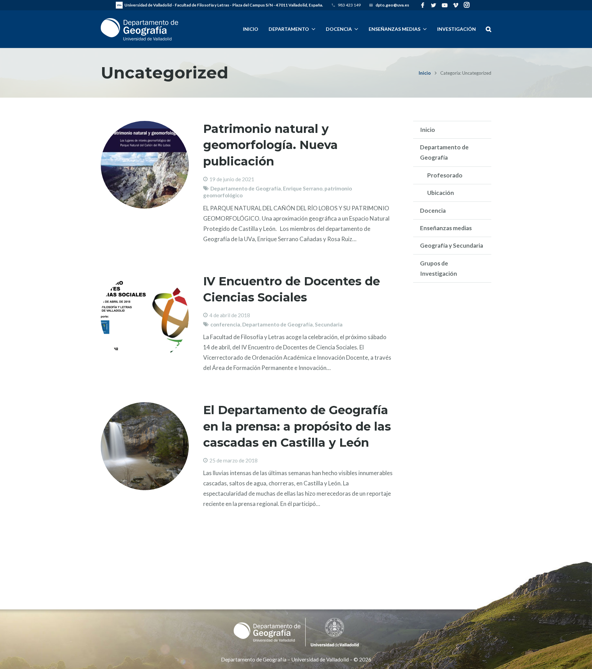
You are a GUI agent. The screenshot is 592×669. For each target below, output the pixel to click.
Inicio (425, 73)
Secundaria (329, 324)
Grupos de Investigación (438, 268)
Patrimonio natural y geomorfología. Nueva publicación (270, 145)
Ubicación (440, 192)
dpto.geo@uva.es (392, 5)
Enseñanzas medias (446, 228)
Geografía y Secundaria (451, 245)
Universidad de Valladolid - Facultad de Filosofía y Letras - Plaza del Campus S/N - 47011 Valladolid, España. (223, 5)
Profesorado (445, 175)
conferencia (225, 324)
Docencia (433, 210)
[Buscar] (488, 29)
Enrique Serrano (302, 188)
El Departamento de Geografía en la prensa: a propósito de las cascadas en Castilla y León (297, 426)
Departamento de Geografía (245, 188)
